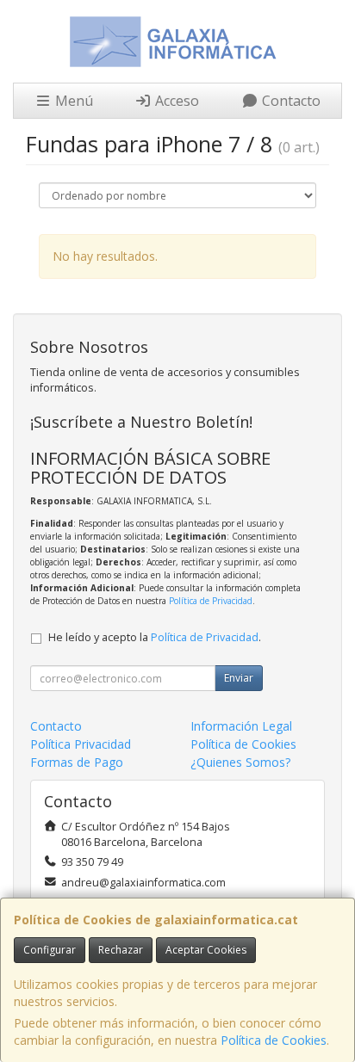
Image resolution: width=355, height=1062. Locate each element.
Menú (72, 100)
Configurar (49, 949)
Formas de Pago (76, 762)
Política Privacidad (80, 744)
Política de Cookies (274, 1040)
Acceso (175, 100)
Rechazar (120, 949)
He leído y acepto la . (154, 637)
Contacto (289, 100)
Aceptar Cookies (205, 949)
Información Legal (241, 726)
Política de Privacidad (210, 601)
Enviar (238, 677)
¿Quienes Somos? (240, 762)
